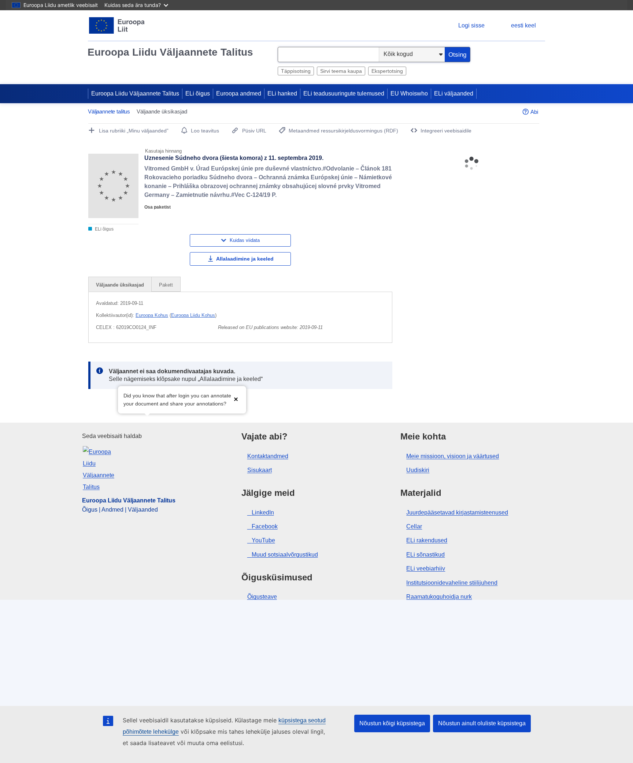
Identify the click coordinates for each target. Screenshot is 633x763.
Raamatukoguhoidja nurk (439, 597)
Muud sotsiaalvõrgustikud (285, 554)
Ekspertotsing (387, 71)
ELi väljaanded (453, 93)
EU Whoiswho (409, 93)
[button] (236, 399)
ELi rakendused (426, 540)
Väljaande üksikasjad (120, 285)
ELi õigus (197, 93)
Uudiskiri (417, 470)
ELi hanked (282, 93)
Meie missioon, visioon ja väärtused (452, 456)
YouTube (263, 540)
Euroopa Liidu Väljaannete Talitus (170, 52)
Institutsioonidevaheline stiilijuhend (451, 583)
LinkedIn (263, 512)
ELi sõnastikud (425, 554)
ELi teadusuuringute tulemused (343, 93)
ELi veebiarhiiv (425, 568)
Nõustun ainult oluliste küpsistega (482, 723)
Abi (534, 112)
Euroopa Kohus (152, 315)
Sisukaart (259, 470)
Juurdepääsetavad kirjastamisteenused (457, 512)
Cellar (414, 526)
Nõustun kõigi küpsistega (392, 723)
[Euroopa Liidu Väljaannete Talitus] (117, 25)
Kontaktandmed (267, 456)
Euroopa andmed (238, 93)
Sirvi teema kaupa (341, 71)
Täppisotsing (296, 71)
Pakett (166, 285)
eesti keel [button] (523, 25)
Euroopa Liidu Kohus (193, 315)
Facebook (265, 526)
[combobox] (328, 54)
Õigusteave (262, 597)
